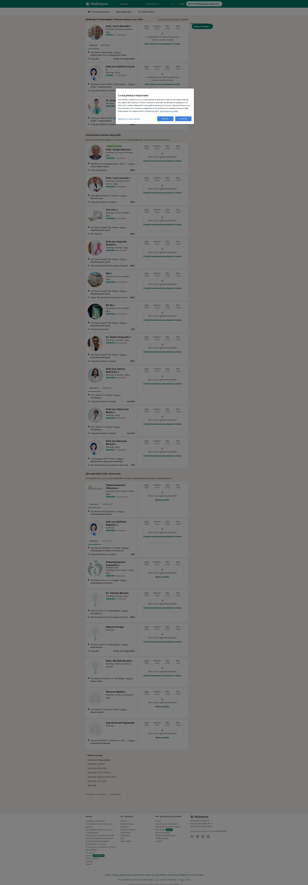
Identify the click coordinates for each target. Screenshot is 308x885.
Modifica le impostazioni (129, 119)
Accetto (183, 119)
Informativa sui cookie (168, 111)
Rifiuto (165, 119)
